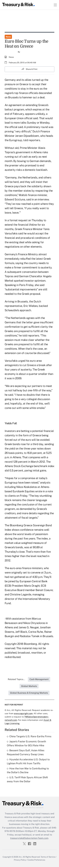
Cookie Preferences (36, 860)
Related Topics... (16, 679)
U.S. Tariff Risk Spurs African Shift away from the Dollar (27, 779)
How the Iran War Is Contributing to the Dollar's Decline (28, 770)
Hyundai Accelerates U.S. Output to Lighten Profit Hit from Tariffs (28, 761)
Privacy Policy (20, 860)
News (8, 37)
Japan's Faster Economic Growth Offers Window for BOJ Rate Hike (26, 743)
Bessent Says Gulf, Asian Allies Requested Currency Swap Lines (25, 752)
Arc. (20, 857)
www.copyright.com (23, 713)
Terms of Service (48, 857)
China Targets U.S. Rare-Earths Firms (30, 736)
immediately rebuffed (18, 258)
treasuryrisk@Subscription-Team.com (29, 838)
